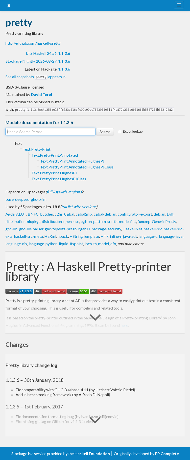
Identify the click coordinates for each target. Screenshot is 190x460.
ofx (113, 243)
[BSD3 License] (78, 290)
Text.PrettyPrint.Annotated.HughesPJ (72, 161)
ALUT (21, 214)
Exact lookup (133, 131)
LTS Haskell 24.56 (41, 53)
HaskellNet (132, 228)
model (103, 243)
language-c (148, 236)
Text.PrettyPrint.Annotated (54, 155)
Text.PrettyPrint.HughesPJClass (58, 178)
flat (133, 221)
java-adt (130, 236)
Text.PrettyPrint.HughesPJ (54, 172)
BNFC (33, 214)
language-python (43, 243)
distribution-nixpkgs (22, 221)
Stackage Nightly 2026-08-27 (31, 61)
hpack (63, 236)
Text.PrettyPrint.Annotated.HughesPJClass (77, 167)
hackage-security (106, 228)
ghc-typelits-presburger (65, 228)
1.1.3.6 (64, 53)
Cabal (69, 214)
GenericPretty (164, 221)
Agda (10, 214)
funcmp (144, 221)
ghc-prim (39, 199)
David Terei (41, 94)
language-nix (16, 243)
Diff (170, 214)
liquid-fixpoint (71, 243)
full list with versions (64, 191)
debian (159, 214)
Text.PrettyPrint (36, 149)
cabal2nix (84, 214)
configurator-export (135, 214)
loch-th (91, 243)
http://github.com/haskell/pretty (33, 43)
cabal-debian (105, 214)
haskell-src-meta (28, 236)
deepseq (22, 199)
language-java (171, 236)
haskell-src (153, 228)
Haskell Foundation (92, 453)
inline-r (115, 236)
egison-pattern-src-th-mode (105, 221)
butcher (46, 214)
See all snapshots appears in (35, 76)
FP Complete (167, 453)
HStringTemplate (84, 236)
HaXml (50, 236)
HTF (104, 236)
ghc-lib (11, 228)
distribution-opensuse (60, 221)
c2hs (59, 214)
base (9, 199)
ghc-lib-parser (31, 228)
